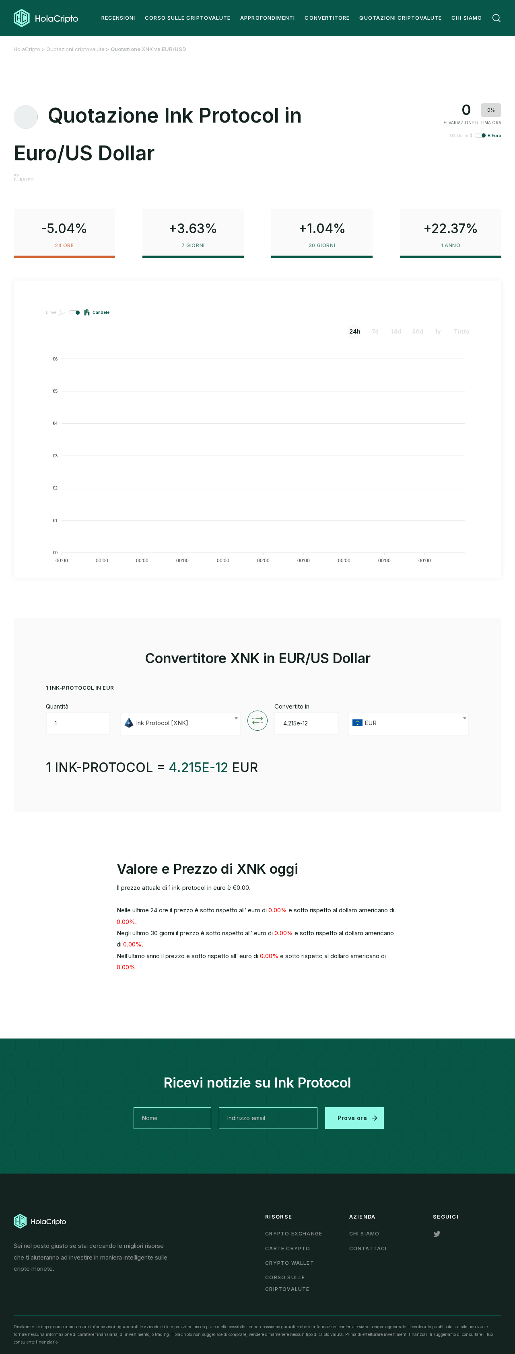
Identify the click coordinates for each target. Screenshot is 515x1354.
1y (438, 331)
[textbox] (180, 724)
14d (396, 331)
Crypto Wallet (289, 1263)
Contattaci (368, 1248)
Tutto (460, 331)
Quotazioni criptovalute (75, 49)
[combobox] (180, 724)
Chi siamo (364, 1234)
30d (417, 331)
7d (375, 331)
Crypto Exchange (293, 1234)
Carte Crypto (287, 1248)
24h (354, 331)
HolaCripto (27, 49)
